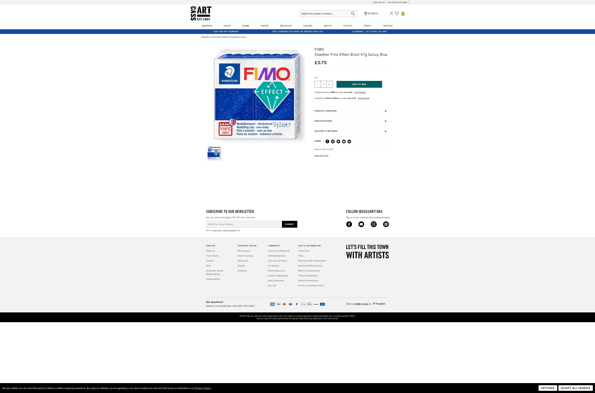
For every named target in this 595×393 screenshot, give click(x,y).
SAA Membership (276, 256)
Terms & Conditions (308, 275)
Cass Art (211, 246)
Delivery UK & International (312, 261)
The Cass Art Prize (277, 261)
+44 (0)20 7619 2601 (243, 306)
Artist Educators (276, 280)
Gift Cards (243, 261)
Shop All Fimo (321, 156)
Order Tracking (245, 256)
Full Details (360, 92)
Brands (241, 266)
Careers (210, 261)
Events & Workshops (278, 275)
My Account (244, 251)
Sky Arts (272, 285)
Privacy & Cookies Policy (311, 285)
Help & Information (309, 246)
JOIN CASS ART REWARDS (225, 32)
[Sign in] (391, 13)
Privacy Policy (203, 388)
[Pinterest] (333, 141)
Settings (548, 388)
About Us (210, 251)
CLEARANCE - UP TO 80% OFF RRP (369, 32)
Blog (208, 266)
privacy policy (217, 230)
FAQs (300, 256)
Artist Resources (276, 270)
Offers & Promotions (308, 280)
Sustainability (213, 279)
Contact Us (304, 251)
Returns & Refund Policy (310, 266)
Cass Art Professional (279, 251)
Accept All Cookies (575, 388)
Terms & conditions (229, 230)
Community (274, 246)
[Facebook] (327, 141)
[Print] (349, 141)
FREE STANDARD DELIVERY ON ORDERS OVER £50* (297, 32)
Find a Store (212, 256)
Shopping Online (247, 246)
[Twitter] (338, 141)
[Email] (344, 141)
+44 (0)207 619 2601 (398, 2)
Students (242, 270)
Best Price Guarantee (309, 270)
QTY (317, 77)
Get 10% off (379, 2)
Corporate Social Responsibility (214, 272)
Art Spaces (273, 266)
